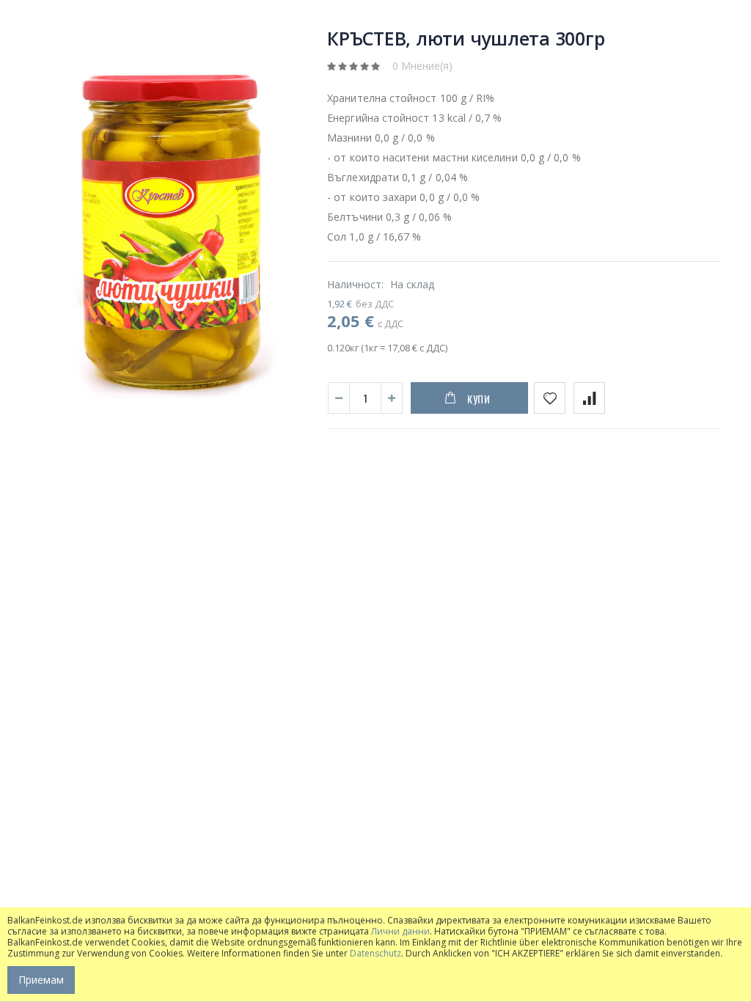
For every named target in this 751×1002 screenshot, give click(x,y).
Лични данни (400, 931)
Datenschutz (375, 953)
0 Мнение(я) (422, 66)
